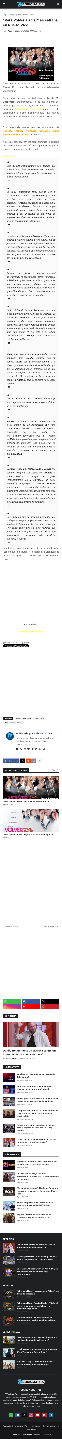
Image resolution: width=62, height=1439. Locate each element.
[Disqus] (31, 881)
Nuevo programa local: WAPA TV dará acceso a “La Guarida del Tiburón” (35, 1204)
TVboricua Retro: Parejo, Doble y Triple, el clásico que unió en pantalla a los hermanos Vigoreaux (37, 1306)
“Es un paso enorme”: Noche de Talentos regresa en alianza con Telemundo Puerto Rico (37, 1191)
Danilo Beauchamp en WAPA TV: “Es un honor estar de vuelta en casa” (29, 1052)
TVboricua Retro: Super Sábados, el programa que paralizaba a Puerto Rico (36, 1318)
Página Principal (9, 15)
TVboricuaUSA (43, 733)
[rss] (40, 749)
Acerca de (15, 1435)
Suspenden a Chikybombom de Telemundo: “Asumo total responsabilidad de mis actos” (38, 1176)
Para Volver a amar (25, 15)
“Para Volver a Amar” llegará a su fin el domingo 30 (28, 834)
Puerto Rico (39, 719)
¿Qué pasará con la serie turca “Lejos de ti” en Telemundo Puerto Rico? (37, 1350)
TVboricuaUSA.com (33, 1426)
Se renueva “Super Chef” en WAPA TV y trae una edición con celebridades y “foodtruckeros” (38, 1271)
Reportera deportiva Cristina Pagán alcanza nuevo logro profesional (34, 1087)
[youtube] (28, 749)
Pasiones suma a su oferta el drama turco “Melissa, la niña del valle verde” (37, 1338)
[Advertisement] (32, 39)
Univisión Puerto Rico (13, 723)
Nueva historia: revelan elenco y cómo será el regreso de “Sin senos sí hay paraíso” (36, 1128)
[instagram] (25, 749)
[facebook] (17, 749)
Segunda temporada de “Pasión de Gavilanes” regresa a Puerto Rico (34, 1216)
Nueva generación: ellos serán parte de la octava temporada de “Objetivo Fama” (37, 1099)
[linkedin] (36, 749)
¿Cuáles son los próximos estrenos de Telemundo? (36, 1075)
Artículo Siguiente (50, 926)
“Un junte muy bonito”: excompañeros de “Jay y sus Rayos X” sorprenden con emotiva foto (37, 1113)
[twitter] (21, 749)
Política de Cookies (31, 1435)
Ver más (55, 770)
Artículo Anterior (11, 926)
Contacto (47, 1435)
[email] (44, 749)
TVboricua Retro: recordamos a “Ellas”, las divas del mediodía (38, 1292)
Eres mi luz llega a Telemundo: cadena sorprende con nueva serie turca (35, 1362)
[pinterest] (33, 749)
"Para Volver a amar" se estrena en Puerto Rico (26, 801)
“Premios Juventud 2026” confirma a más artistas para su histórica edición (37, 1163)
